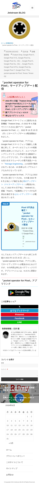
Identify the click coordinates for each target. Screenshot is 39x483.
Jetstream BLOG (16, 12)
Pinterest (19, 314)
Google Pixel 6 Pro (11, 67)
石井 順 (25, 52)
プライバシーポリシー (15, 456)
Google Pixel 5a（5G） (12, 64)
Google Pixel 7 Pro (23, 70)
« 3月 (11, 443)
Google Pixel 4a (24, 58)
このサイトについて (14, 462)
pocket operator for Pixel (13, 73)
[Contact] (5, 339)
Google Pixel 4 (28, 55)
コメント (4, 369)
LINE (19, 322)
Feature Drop (17, 55)
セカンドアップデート (23, 194)
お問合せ (10, 475)
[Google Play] (19, 292)
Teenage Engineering (14, 164)
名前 (2, 363)
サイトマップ (11, 468)
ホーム (9, 450)
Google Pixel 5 (27, 61)
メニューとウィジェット (32, 8)
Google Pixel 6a (25, 67)
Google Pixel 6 (27, 64)
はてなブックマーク (19, 310)
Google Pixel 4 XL (10, 58)
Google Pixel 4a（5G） (12, 61)
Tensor (25, 73)
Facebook (19, 318)
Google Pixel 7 (9, 70)
